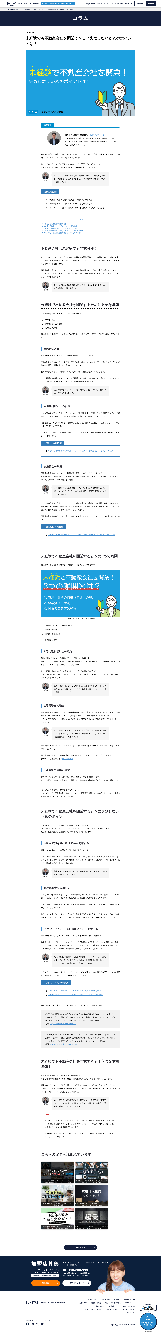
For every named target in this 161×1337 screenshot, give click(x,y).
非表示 (82, 219)
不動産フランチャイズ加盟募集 (28, 3)
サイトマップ (131, 1312)
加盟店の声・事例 (129, 1300)
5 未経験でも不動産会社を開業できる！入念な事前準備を (62, 233)
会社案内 (129, 3)
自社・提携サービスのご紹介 (110, 1300)
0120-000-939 (77, 1270)
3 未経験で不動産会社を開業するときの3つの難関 (59, 228)
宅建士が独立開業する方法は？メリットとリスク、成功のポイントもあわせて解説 (80, 451)
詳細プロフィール (97, 135)
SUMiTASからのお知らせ (127, 1306)
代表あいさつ (100, 1306)
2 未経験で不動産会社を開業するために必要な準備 (59, 226)
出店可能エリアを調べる (148, 1323)
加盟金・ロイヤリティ (105, 4)
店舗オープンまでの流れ (113, 1303)
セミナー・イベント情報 (93, 1309)
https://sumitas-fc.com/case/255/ (64, 1044)
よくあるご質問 (82, 1303)
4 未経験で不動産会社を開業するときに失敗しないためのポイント (65, 231)
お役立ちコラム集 (111, 1309)
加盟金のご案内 (96, 1303)
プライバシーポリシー (128, 1309)
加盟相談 (151, 3)
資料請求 (140, 3)
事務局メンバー (130, 1303)
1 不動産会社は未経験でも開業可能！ (55, 224)
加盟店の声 (119, 4)
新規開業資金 (67, 759)
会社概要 (111, 1306)
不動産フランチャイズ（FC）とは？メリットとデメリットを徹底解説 (75, 995)
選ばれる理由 (90, 4)
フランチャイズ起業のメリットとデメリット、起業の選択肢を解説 (74, 991)
